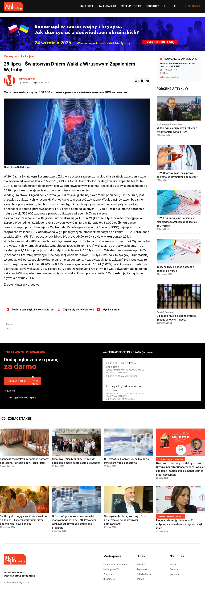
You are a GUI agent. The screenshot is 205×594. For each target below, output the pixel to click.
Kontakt (140, 579)
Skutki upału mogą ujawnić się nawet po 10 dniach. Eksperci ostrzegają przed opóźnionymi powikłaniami (23, 520)
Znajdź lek (108, 574)
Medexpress (27, 79)
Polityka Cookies (145, 574)
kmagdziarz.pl (23, 582)
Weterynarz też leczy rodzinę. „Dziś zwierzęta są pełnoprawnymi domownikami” (125, 520)
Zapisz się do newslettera (78, 309)
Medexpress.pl (13, 56)
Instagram (175, 574)
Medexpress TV (111, 569)
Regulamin (9, 390)
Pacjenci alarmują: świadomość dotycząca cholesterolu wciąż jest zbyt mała (179, 524)
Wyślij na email (111, 309)
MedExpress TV (131, 6)
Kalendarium (107, 6)
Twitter (173, 564)
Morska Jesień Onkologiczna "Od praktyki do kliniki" (177, 65)
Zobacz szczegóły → (169, 77)
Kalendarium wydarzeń (115, 564)
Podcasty (152, 6)
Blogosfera (109, 579)
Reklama (141, 564)
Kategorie (87, 6)
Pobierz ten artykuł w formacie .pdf (33, 309)
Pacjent (29, 56)
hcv (8, 328)
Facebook (175, 569)
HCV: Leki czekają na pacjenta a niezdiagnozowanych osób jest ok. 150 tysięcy (177, 222)
